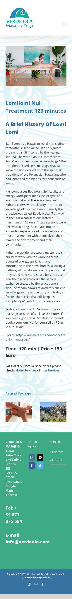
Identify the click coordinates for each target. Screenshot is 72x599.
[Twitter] (40, 465)
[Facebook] (32, 465)
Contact (57, 452)
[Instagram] (32, 457)
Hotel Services (26, 370)
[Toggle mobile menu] (64, 24)
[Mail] (40, 457)
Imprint (57, 460)
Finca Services (49, 370)
